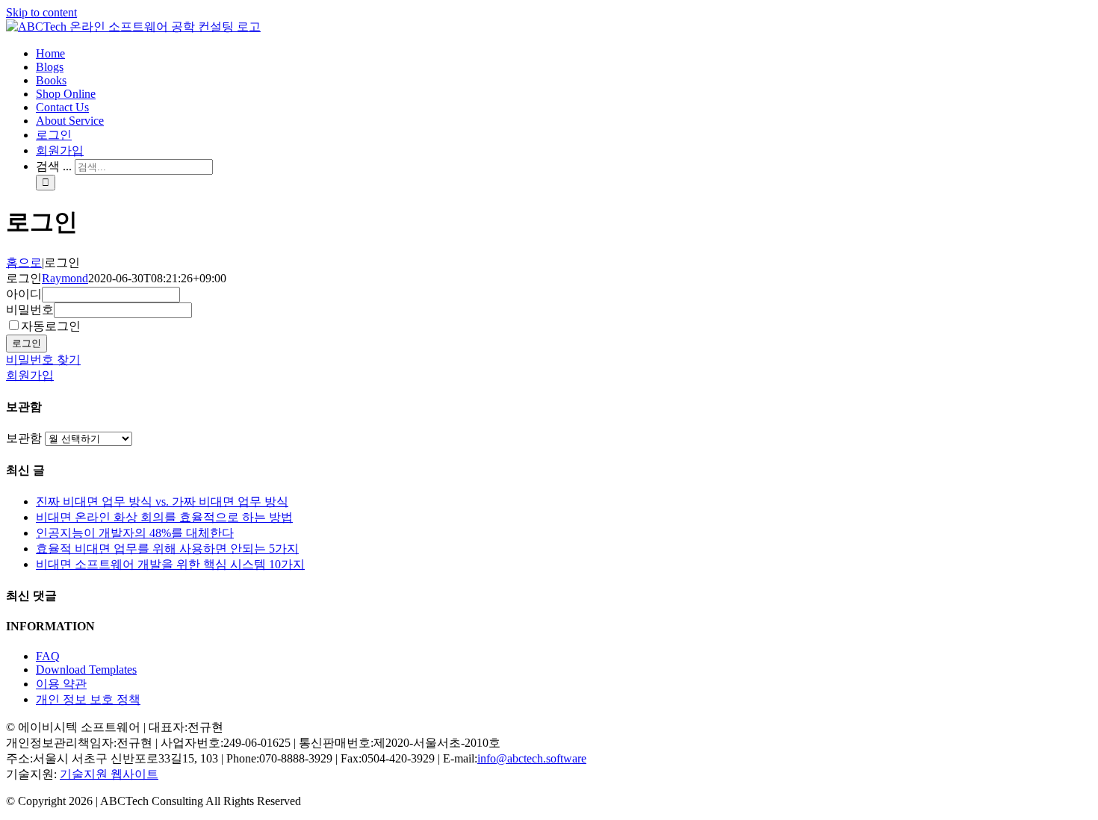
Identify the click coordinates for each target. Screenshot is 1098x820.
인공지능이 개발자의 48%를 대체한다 (135, 533)
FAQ (48, 656)
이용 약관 (61, 683)
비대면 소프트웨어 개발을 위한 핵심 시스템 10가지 (170, 564)
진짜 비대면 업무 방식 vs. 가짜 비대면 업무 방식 (162, 501)
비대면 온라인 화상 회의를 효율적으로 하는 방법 (164, 517)
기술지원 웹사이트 (109, 774)
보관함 (24, 438)
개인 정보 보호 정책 (88, 699)
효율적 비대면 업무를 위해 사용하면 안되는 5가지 (167, 548)
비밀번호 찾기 (43, 359)
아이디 (24, 294)
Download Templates (86, 669)
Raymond (65, 278)
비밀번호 (30, 309)
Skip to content (41, 12)
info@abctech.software (531, 758)
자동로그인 (51, 326)
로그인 (26, 343)
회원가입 (30, 375)
